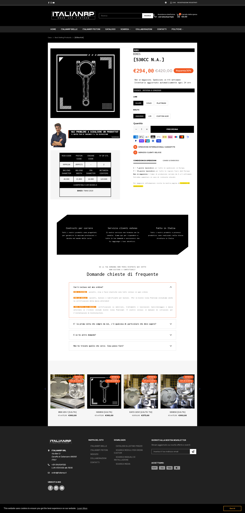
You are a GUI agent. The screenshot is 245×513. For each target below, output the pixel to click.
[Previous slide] (45, 389)
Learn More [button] (82, 508)
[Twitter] (51, 3)
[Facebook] (49, 3)
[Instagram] (53, 3)
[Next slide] (200, 389)
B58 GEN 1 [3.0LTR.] (67, 412)
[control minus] (136, 129)
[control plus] (147, 129)
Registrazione (183, 2)
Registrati (193, 2)
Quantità (138, 123)
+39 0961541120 (166, 17)
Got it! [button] (232, 508)
